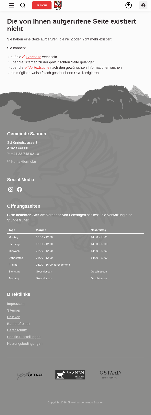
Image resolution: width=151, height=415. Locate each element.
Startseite (33, 57)
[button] (12, 5)
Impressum (16, 304)
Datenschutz (17, 330)
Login (143, 5)
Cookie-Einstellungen (24, 337)
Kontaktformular (23, 162)
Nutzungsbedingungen (24, 344)
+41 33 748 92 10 (25, 154)
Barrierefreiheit (18, 324)
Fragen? (42, 5)
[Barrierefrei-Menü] (128, 5)
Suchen (23, 5)
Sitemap (13, 310)
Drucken (13, 317)
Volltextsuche (39, 67)
